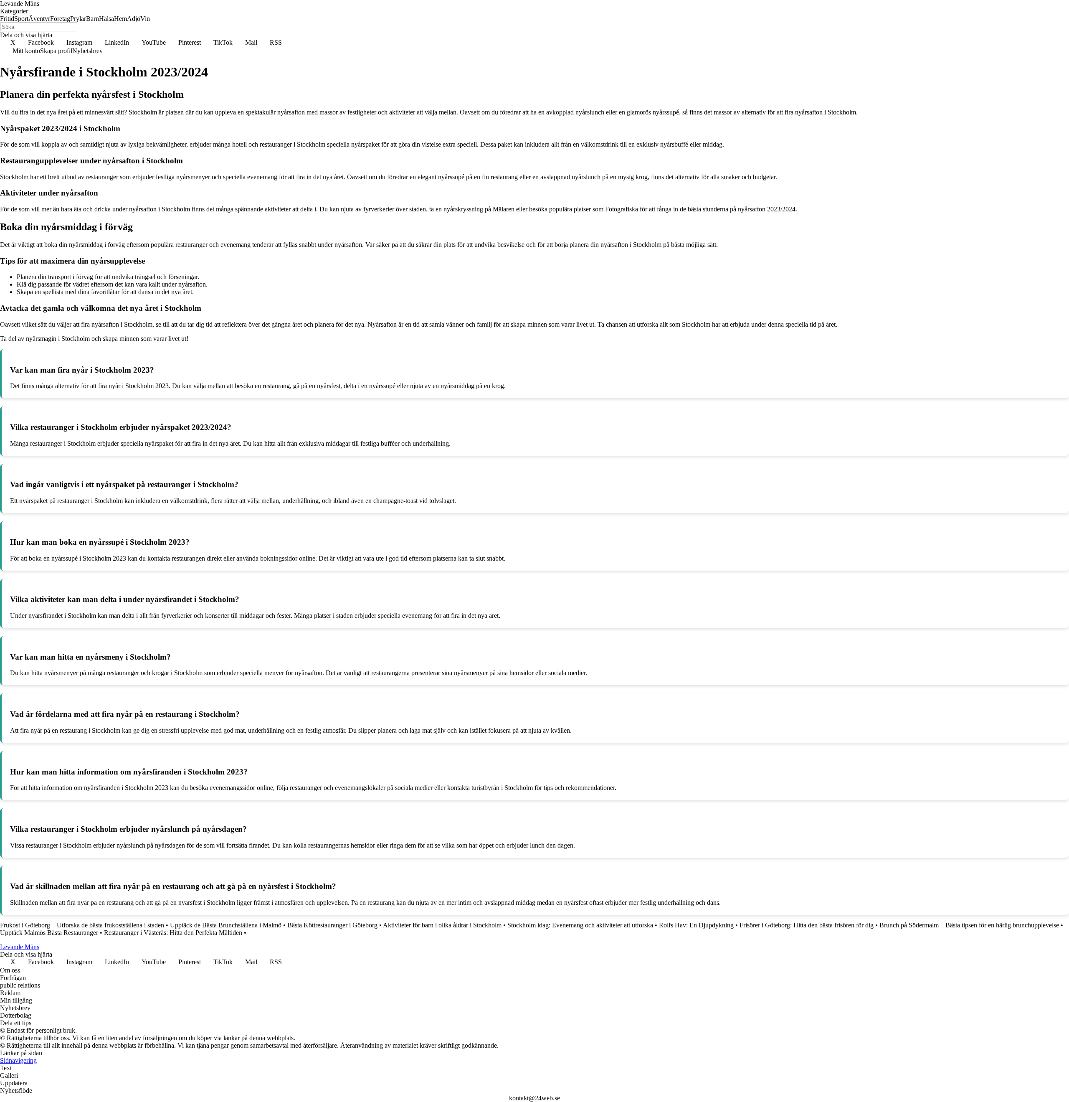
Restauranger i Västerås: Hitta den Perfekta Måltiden (173, 932)
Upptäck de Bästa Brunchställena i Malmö (225, 925)
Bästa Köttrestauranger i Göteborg (332, 925)
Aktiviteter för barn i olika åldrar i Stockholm (442, 925)
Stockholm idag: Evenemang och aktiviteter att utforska (580, 925)
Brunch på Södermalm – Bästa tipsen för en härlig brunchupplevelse (969, 925)
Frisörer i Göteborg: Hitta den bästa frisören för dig (807, 925)
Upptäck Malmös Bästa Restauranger (49, 932)
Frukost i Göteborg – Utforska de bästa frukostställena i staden (82, 925)
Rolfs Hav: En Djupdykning (696, 925)
